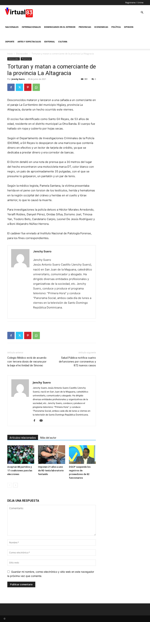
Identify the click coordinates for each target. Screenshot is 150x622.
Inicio (10, 53)
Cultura (62, 41)
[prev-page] (9, 485)
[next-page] (15, 485)
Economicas (101, 27)
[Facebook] (11, 87)
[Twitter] (19, 87)
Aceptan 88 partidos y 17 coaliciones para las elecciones (19, 470)
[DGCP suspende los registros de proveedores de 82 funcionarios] (82, 454)
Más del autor (48, 437)
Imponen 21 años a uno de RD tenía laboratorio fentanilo (51, 470)
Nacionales (11, 27)
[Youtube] (42, 421)
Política (116, 27)
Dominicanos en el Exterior (59, 27)
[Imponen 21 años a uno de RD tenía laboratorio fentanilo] (51, 454)
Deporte (9, 41)
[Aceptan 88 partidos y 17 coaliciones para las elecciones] (20, 454)
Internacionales (31, 27)
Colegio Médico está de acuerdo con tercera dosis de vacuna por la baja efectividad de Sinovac (26, 361)
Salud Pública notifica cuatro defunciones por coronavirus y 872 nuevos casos (77, 361)
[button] (142, 12)
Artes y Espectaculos (29, 41)
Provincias (85, 27)
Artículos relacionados (23, 437)
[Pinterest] (27, 87)
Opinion (128, 27)
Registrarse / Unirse (134, 2)
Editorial (49, 41)
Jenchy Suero (18, 79)
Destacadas (22, 53)
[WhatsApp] (36, 87)
